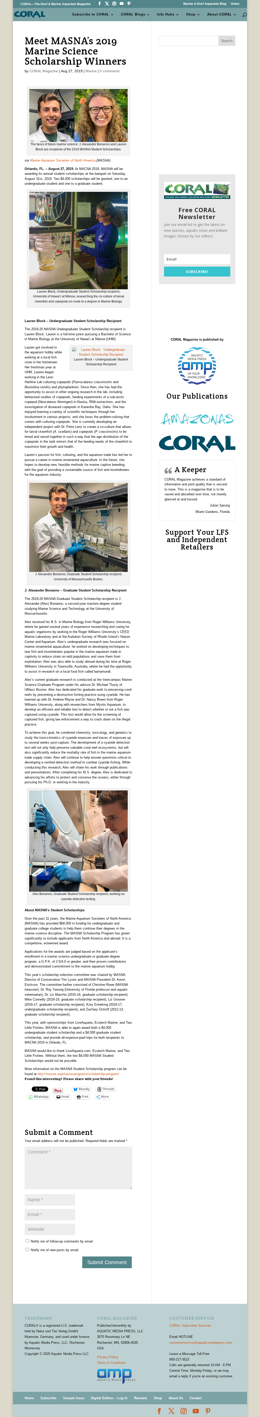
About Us (176, 1398)
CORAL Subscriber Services (190, 1325)
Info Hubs (165, 14)
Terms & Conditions (111, 1363)
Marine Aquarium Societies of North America (62, 160)
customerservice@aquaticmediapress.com (200, 1342)
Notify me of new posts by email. (55, 1250)
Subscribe (48, 1398)
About (219, 14)
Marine (91, 71)
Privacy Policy (107, 1357)
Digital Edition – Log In (109, 1398)
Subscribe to (90, 14)
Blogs (133, 14)
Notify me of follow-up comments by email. (62, 1241)
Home (235, 4)
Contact (196, 1398)
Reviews (140, 1398)
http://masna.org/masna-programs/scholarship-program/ (78, 1074)
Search (227, 41)
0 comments (110, 71)
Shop (191, 14)
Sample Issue (73, 1398)
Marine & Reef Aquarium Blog (204, 4)
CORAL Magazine (43, 71)
